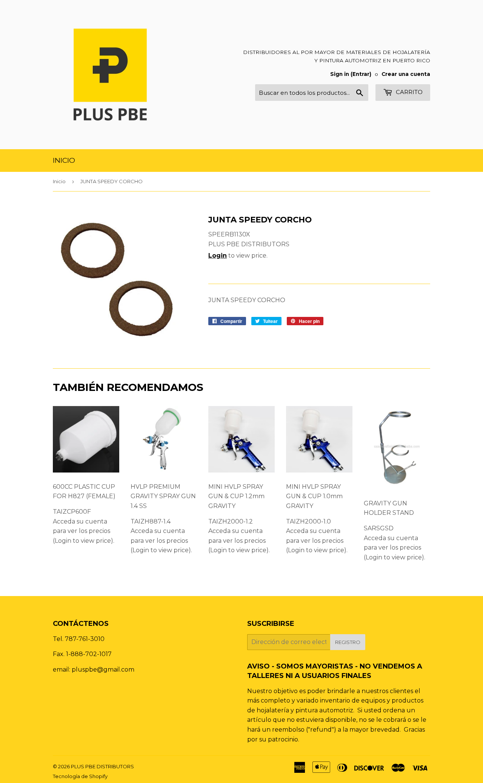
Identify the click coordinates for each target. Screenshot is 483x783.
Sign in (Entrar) (350, 74)
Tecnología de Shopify (80, 776)
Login (217, 255)
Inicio (64, 160)
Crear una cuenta (405, 74)
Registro (347, 642)
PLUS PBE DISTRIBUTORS (102, 766)
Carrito (408, 92)
